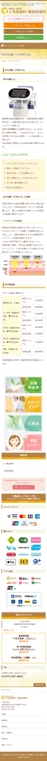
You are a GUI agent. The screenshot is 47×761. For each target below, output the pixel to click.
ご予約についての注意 (24, 31)
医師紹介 (4, 727)
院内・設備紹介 (6, 733)
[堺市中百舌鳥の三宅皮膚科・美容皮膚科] (23, 11)
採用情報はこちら (23, 38)
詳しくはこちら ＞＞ (23, 487)
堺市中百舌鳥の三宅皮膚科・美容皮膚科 (29, 755)
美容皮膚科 (8, 471)
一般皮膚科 (8, 464)
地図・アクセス (6, 745)
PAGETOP (39, 685)
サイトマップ (6, 690)
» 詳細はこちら (8, 630)
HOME (3, 61)
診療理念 (4, 720)
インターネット (24, 25)
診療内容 (4, 739)
